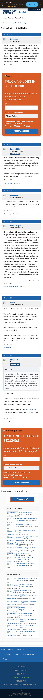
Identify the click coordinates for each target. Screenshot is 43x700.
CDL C (27, 126)
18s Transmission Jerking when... (30, 548)
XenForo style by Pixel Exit (21, 693)
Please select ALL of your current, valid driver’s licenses (19, 122)
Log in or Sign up (34, 9)
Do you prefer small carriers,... (22, 591)
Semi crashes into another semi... (27, 578)
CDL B (18, 126)
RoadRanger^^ (11, 611)
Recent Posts (19, 18)
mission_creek (24, 586)
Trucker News (20, 670)
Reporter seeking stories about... (27, 518)
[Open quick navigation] (38, 23)
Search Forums (8, 18)
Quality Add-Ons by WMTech (21, 694)
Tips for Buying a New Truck (24, 524)
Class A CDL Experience (14, 112)
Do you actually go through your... (25, 543)
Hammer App (20, 681)
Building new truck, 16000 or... (23, 553)
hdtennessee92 (12, 599)
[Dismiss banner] (40, 4)
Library (20, 674)
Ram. (14, 592)
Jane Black (20, 520)
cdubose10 (21, 565)
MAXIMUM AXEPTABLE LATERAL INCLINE (25, 558)
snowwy (13, 303)
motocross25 (8, 286)
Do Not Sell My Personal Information (20, 685)
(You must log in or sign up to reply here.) (14, 491)
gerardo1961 (11, 534)
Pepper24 (14, 195)
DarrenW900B (23, 514)
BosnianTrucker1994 (13, 540)
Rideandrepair (8, 183)
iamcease (14, 39)
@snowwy (29, 410)
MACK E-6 (7, 348)
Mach (15, 555)
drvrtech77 (20, 580)
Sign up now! (22, 499)
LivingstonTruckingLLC (14, 551)
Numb (16, 286)
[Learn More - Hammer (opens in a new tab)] (21, 4)
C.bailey (17, 545)
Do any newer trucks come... (26, 563)
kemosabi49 (15, 149)
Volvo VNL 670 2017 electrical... (25, 608)
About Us (21, 667)
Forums (22, 12)
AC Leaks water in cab (26, 584)
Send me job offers (21, 131)
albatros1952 (11, 561)
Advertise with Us (20, 677)
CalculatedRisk (12, 629)
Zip (6, 104)
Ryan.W (17, 526)
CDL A (8, 126)
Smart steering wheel (25, 512)
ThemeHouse (34, 696)
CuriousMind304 (12, 623)
